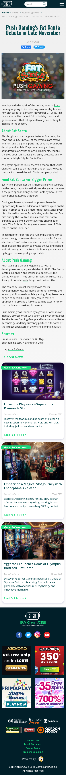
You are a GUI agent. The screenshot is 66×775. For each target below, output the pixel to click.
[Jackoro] (16, 674)
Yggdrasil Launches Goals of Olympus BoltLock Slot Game (32, 566)
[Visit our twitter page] (28, 635)
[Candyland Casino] (49, 707)
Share (27, 47)
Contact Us (33, 740)
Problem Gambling (33, 751)
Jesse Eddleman (16, 349)
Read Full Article (14, 434)
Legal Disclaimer (33, 744)
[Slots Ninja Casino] (49, 674)
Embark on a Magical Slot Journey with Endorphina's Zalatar (33, 486)
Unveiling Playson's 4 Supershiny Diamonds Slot (28, 406)
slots (25, 280)
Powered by (29, 759)
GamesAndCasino (11, 414)
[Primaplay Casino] (16, 707)
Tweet (40, 47)
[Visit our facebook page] (19, 635)
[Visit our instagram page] (37, 635)
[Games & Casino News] (33, 399)
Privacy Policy (33, 748)
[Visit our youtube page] (46, 635)
